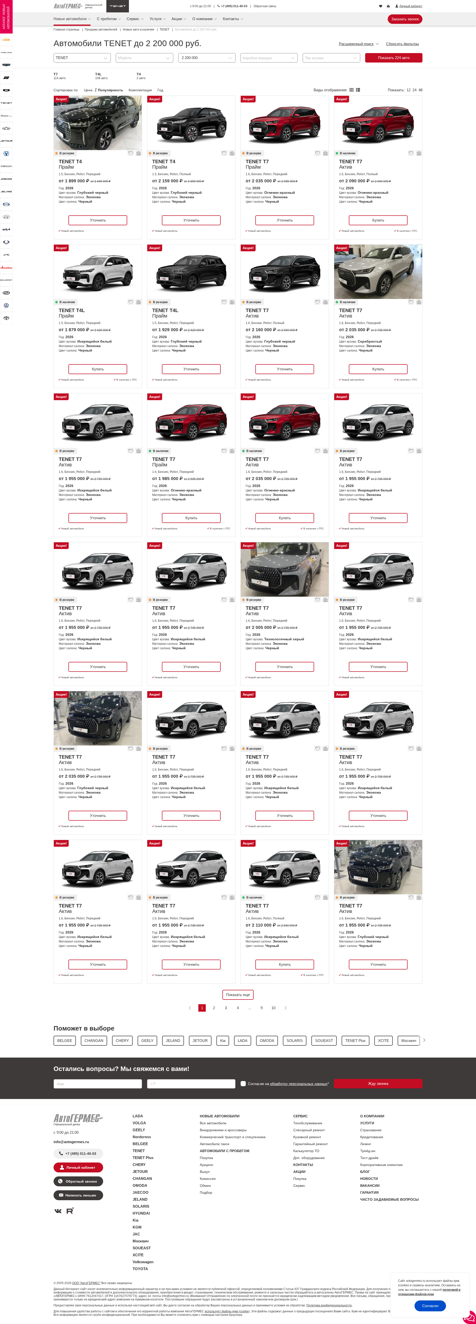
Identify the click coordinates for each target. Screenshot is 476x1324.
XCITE (138, 1255)
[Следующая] (285, 1008)
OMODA (140, 1185)
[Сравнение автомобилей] (389, 6)
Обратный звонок (81, 1181)
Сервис (299, 1186)
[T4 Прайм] (98, 123)
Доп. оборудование (309, 1158)
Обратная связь (265, 6)
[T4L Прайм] (98, 272)
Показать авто (394, 58)
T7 (60, 76)
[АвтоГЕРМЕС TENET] (117, 6)
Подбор (206, 1193)
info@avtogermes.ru (71, 1142)
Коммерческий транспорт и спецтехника (233, 1137)
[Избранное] (381, 6)
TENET (139, 1151)
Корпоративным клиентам (381, 1165)
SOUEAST (142, 1248)
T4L (101, 76)
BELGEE (140, 1144)
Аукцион (206, 1165)
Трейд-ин (367, 1151)
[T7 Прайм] (285, 123)
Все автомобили (213, 1123)
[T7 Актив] (378, 123)
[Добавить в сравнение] (138, 154)
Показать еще (238, 995)
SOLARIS (141, 1206)
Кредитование (371, 1137)
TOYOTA (140, 1269)
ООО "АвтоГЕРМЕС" (86, 1283)
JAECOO (141, 1192)
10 (273, 1008)
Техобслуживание (307, 1123)
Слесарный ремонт (309, 1130)
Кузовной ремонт (307, 1137)
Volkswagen (143, 1262)
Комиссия (208, 1179)
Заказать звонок (405, 19)
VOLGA (139, 1123)
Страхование (371, 1130)
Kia (135, 1220)
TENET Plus (143, 1158)
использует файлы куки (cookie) (227, 1311)
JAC (136, 1234)
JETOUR (140, 1171)
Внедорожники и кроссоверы (223, 1130)
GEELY (139, 1130)
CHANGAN (142, 1178)
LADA (138, 1116)
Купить (378, 220)
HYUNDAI (141, 1213)
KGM (137, 1227)
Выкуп (205, 1172)
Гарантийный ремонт (310, 1144)
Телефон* (153, 1077)
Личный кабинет (80, 1167)
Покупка (206, 1158)
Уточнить (98, 220)
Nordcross (142, 1137)
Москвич (141, 1241)
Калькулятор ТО (306, 1151)
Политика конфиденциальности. (329, 1305)
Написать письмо (80, 1195)
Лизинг (365, 1144)
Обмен (205, 1186)
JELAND (140, 1199)
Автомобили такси (214, 1144)
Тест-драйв (369, 1158)
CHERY (139, 1165)
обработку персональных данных (298, 1084)
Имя (56, 1077)
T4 (141, 76)
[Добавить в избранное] (131, 154)
